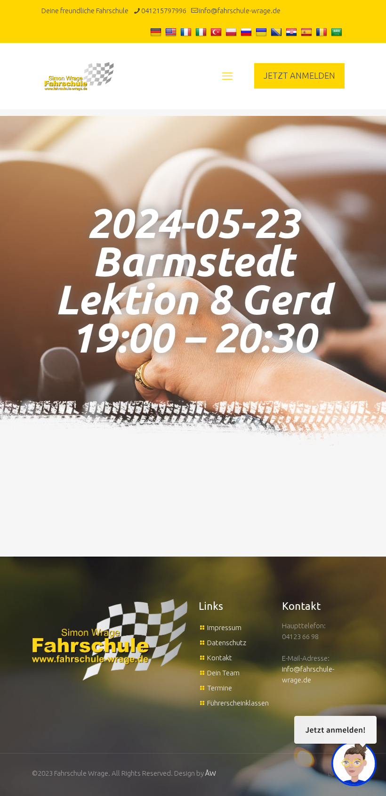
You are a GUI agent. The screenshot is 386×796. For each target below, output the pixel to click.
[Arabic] (338, 31)
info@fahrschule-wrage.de (240, 11)
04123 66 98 (300, 636)
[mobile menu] (227, 76)
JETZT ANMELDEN (299, 75)
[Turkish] (217, 31)
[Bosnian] (277, 31)
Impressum (224, 628)
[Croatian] (292, 31)
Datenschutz (226, 643)
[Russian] (247, 31)
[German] (157, 31)
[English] (172, 31)
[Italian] (202, 31)
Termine (219, 688)
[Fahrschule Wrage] (79, 76)
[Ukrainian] (262, 31)
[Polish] (232, 31)
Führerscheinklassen (238, 703)
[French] (187, 31)
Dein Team (223, 673)
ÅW (210, 773)
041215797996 (163, 11)
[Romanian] (323, 31)
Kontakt (219, 658)
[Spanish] (307, 31)
